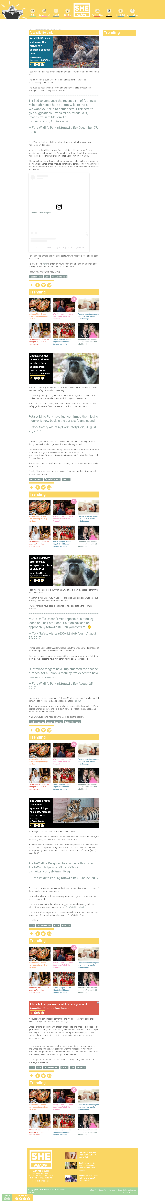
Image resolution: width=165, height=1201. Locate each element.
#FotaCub (35, 867)
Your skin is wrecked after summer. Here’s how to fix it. (88, 1154)
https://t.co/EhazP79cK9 (61, 867)
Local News (41, 371)
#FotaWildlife (38, 863)
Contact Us (102, 1190)
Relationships (97, 15)
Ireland (64, 1067)
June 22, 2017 (88, 878)
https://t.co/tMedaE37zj (71, 113)
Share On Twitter (38, 64)
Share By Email (42, 64)
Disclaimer (112, 1190)
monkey (66, 479)
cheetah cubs (36, 277)
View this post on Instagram (41, 213)
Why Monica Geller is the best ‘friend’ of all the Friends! (63, 316)
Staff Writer (45, 60)
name (56, 925)
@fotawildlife (52, 627)
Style (33, 15)
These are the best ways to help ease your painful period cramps (88, 316)
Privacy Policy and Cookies (127, 1190)
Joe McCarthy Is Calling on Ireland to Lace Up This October (89, 1178)
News (109, 15)
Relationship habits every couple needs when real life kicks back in (87, 1166)
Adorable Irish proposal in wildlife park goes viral (58, 1004)
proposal (81, 1067)
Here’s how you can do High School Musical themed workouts (62, 341)
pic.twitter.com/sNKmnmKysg (49, 871)
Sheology (31, 1192)
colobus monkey (37, 722)
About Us (93, 1190)
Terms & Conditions (129, 1193)
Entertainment (44, 15)
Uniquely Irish (132, 15)
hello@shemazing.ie (41, 1181)
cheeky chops (36, 479)
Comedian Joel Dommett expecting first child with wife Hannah (87, 341)
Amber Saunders (38, 821)
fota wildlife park (59, 277)
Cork (47, 277)
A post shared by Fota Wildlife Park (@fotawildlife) (48, 248)
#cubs (47, 105)
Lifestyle (67, 15)
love (72, 1067)
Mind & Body (121, 15)
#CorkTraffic (37, 619)
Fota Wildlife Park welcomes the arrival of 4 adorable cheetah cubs (40, 46)
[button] (9, 1198)
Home (30, 29)
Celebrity (56, 15)
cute (39, 1067)
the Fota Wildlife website (73, 907)
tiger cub (66, 925)
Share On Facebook (35, 64)
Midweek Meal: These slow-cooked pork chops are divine (38, 316)
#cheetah (35, 105)
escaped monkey (54, 722)
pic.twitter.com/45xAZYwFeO (49, 121)
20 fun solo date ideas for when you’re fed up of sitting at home (39, 341)
